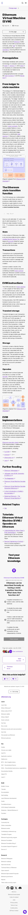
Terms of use (14, 905)
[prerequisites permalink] (1, 58)
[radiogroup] (14, 616)
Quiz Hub (3, 732)
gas (14, 46)
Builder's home (5, 786)
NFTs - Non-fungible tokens (8, 762)
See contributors (18, 651)
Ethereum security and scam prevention (11, 729)
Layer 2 (3, 777)
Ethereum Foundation (6, 840)
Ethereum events (5, 828)
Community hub (5, 822)
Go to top (15, 691)
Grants (3, 801)
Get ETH (3, 753)
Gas (5, 508)
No (16, 679)
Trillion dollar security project (8, 882)
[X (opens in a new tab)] (16, 888)
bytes (6, 66)
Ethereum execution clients (10, 442)
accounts (11, 241)
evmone (7, 454)
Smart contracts (5, 720)
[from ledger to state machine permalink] (1, 86)
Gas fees (3, 723)
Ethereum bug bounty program (9, 837)
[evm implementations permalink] (1, 419)
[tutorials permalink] (1, 520)
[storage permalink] (1, 343)
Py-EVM (7, 451)
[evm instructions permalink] (1, 283)
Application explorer (6, 756)
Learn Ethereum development (8, 798)
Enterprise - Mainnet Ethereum (9, 810)
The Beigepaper (9, 478)
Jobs (14, 900)
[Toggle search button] (22, 3)
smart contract (19, 271)
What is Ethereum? (6, 708)
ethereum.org (6, 697)
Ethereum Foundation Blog (8, 843)
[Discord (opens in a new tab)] (20, 888)
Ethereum (17, 42)
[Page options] (11, 25)
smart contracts (12, 126)
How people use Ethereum (8, 735)
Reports (3, 879)
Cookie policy (14, 908)
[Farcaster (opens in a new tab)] (12, 888)
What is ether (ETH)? (6, 711)
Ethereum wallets (5, 714)
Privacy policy (14, 902)
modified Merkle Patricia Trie (10, 239)
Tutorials (3, 789)
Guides (3, 747)
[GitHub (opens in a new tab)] (8, 888)
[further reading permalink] (1, 466)
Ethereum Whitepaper (6, 858)
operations (5, 49)
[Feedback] (25, 912)
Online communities (6, 825)
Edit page (16, 25)
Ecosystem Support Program (9, 846)
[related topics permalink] (1, 504)
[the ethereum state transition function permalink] (1, 190)
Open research (5, 870)
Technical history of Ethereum (8, 867)
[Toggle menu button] (25, 3)
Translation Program (6, 834)
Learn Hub (4, 705)
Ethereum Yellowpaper (11, 470)
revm (6, 460)
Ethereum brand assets (14, 894)
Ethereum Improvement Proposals (10, 873)
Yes (7, 679)
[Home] (2, 3)
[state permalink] (1, 232)
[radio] (14, 601)
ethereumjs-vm (9, 457)
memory (13, 66)
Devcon (4, 849)
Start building (4, 795)
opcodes (5, 376)
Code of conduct (14, 897)
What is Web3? (5, 717)
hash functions (10, 76)
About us (14, 891)
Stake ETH (4, 774)
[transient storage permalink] (1, 311)
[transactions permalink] (1, 250)
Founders (3, 813)
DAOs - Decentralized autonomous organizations (13, 768)
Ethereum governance (7, 876)
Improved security (5, 864)
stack (22, 66)
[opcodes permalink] (1, 369)
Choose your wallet (6, 750)
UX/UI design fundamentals (8, 807)
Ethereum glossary (6, 738)
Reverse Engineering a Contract (13, 541)
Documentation (5, 792)
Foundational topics (6, 804)
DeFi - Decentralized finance (8, 765)
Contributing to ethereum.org (8, 831)
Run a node (4, 726)
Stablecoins (4, 759)
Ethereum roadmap (6, 861)
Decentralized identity (7, 771)
